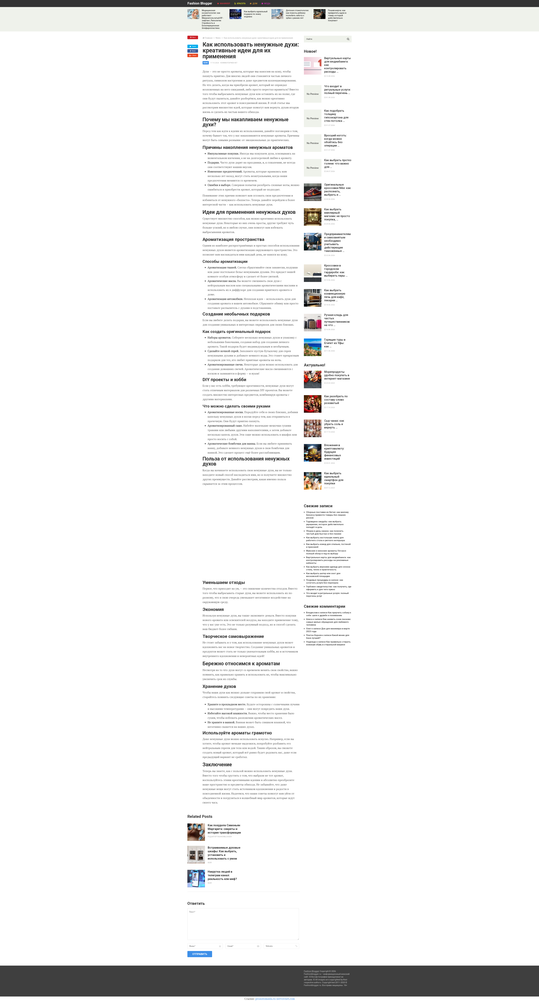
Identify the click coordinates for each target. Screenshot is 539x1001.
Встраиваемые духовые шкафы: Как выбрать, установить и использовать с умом (224, 853)
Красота (241, 3)
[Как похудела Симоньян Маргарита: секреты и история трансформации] (196, 832)
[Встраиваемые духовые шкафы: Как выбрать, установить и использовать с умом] (196, 854)
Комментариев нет (228, 63)
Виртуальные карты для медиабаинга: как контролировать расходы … (337, 64)
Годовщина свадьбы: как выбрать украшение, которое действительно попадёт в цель (325, 524)
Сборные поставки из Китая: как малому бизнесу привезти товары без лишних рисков (327, 515)
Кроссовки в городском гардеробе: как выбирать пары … (336, 270)
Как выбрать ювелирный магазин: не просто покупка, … (337, 214)
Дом (254, 3)
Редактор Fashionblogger (220, 837)
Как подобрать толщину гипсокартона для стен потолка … (336, 115)
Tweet (193, 46)
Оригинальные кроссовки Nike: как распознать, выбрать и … (337, 189)
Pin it (193, 37)
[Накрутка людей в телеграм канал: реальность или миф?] (196, 878)
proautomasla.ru (265, 998)
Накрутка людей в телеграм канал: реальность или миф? (222, 875)
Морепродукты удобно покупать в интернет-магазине (337, 375)
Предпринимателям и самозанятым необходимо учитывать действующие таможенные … (337, 242)
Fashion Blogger (199, 3)
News (218, 38)
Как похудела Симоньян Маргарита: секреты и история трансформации (224, 829)
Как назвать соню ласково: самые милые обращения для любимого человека (328, 622)
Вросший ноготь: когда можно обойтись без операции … (335, 140)
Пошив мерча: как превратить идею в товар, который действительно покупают (337, 15)
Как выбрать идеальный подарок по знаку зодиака (255, 14)
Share (193, 51)
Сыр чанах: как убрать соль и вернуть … (334, 424)
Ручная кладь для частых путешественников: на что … (337, 320)
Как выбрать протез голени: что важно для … (337, 163)
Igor (210, 863)
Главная (209, 38)
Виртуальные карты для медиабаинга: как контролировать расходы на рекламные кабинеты (328, 560)
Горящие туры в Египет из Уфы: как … (334, 343)
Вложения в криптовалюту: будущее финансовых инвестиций (334, 451)
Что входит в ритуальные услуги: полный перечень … (337, 90)
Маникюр (225, 3)
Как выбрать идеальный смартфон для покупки (333, 478)
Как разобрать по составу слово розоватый (336, 400)
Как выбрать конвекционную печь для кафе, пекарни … (334, 295)
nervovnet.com (285, 998)
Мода (267, 3)
